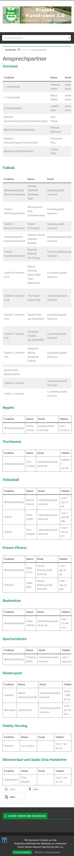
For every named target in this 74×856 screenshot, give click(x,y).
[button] (14, 789)
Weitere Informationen (47, 852)
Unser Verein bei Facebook (27, 816)
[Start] (18, 49)
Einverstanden (22, 852)
